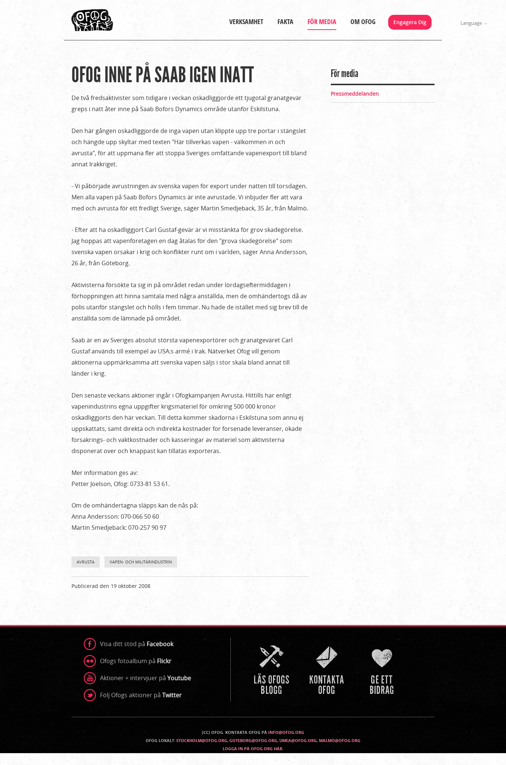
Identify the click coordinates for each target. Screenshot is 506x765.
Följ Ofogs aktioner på (141, 695)
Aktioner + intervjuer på (145, 678)
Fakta (285, 22)
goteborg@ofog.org (253, 740)
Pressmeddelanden (355, 93)
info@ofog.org (286, 732)
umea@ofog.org (298, 740)
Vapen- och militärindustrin (141, 562)
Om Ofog (363, 22)
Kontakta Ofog (327, 671)
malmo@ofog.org (339, 740)
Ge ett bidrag (382, 671)
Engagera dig (409, 22)
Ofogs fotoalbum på (136, 661)
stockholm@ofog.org (201, 740)
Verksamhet (246, 22)
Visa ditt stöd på (136, 644)
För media (321, 22)
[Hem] (92, 20)
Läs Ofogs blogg (272, 671)
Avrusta (85, 562)
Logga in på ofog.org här (252, 748)
